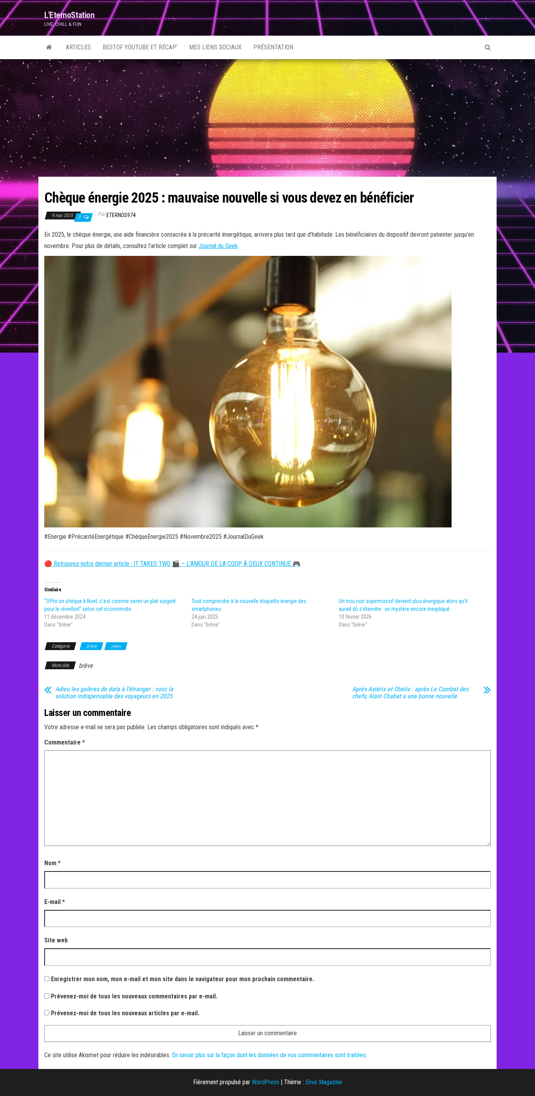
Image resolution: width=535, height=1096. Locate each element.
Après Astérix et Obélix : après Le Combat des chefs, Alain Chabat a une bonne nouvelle (410, 693)
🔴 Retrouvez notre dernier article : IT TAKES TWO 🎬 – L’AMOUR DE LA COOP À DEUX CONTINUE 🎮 (172, 563)
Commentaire (64, 742)
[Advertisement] (267, 118)
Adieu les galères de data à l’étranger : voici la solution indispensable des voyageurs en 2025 (114, 693)
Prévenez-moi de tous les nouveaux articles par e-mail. (125, 1013)
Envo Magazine (323, 1082)
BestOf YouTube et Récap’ (140, 47)
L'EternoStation (69, 15)
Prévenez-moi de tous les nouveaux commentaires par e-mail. (134, 996)
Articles (78, 47)
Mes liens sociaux (215, 47)
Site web (56, 940)
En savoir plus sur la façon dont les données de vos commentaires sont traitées (269, 1055)
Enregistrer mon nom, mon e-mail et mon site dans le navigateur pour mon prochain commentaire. (182, 979)
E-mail (54, 902)
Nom (52, 863)
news (116, 646)
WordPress (265, 1082)
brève (91, 646)
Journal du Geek (218, 246)
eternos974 (121, 215)
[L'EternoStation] (49, 47)
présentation (273, 47)
